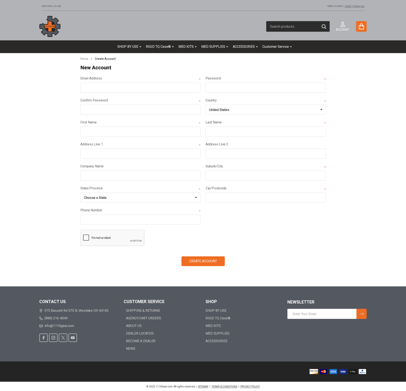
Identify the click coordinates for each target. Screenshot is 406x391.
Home (84, 58)
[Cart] (361, 26)
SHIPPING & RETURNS (143, 311)
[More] (138, 47)
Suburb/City (266, 166)
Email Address (140, 78)
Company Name (92, 166)
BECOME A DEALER (140, 341)
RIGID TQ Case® (158, 47)
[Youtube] (73, 338)
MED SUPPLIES (213, 47)
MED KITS (186, 47)
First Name (140, 122)
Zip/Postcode (266, 188)
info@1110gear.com (59, 326)
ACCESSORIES (244, 47)
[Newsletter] (362, 314)
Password (266, 78)
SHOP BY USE (127, 47)
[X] (63, 338)
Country (266, 100)
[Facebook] (43, 338)
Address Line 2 (217, 144)
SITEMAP (203, 386)
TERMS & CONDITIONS (224, 386)
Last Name (266, 122)
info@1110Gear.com (355, 6)
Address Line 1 (140, 144)
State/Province (140, 188)
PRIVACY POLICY (250, 386)
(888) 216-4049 (56, 318)
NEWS (130, 349)
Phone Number (140, 210)
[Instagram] (53, 338)
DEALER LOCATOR (140, 333)
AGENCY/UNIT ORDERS (143, 318)
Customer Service (275, 47)
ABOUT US (134, 326)
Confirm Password (140, 100)
